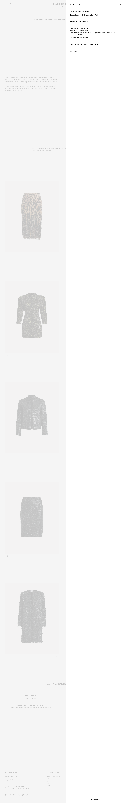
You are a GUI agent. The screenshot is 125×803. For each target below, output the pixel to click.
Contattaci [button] (73, 51)
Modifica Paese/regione (78, 21)
